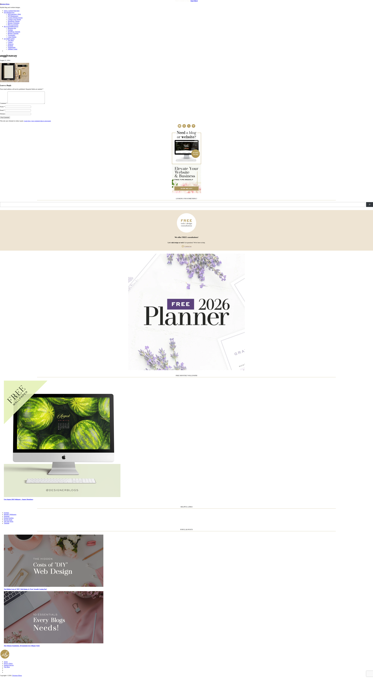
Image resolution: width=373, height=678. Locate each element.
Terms (6, 662)
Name (2, 107)
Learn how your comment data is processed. (37, 121)
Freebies (6, 513)
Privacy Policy (8, 663)
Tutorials (6, 523)
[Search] (369, 204)
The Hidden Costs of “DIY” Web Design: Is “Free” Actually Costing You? (25, 589)
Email (2, 110)
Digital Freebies (9, 518)
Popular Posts (8, 520)
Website (2, 114)
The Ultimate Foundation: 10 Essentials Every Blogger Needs (22, 645)
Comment (3, 103)
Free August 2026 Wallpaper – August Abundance (18, 499)
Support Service (9, 665)
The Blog (7, 667)
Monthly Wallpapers (10, 514)
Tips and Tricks (8, 521)
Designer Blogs (5, 4)
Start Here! (194, 1)
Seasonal (6, 516)
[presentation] (188, 439)
